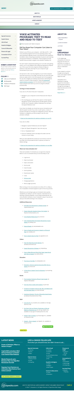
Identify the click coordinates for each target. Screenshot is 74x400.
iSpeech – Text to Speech (30, 321)
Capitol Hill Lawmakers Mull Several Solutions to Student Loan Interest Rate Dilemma (10, 352)
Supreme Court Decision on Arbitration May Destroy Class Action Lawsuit (11, 369)
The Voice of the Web (29, 261)
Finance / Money (66, 352)
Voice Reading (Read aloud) (31, 216)
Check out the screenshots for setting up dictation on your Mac (36, 145)
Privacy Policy (60, 385)
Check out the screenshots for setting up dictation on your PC (36, 118)
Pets (48, 358)
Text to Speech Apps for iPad (31, 236)
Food (48, 353)
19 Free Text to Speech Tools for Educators (34, 270)
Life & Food (4, 42)
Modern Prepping (66, 370)
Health (48, 364)
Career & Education (6, 48)
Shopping (31, 362)
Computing (66, 365)
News (30, 353)
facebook (67, 385)
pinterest (71, 385)
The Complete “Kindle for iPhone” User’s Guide (35, 279)
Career (48, 372)
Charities (49, 351)
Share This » (23, 330)
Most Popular (37, 16)
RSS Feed (6, 86)
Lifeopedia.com (37, 4)
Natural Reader (28, 226)
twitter (69, 385)
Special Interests (6, 36)
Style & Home (5, 39)
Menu (3, 8)
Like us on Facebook (10, 79)
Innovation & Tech (6, 54)
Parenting (49, 357)
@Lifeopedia (7, 81)
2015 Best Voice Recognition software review (35, 205)
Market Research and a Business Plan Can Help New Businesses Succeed (10, 360)
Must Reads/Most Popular (63, 38)
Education (49, 374)
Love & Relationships (52, 355)
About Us (37, 13)
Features (31, 350)
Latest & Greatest (37, 20)
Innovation (66, 361)
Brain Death (50, 367)
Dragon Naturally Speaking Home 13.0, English (35, 211)
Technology (66, 363)
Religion (49, 365)
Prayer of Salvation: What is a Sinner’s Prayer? (10, 345)
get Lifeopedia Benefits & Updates (60, 8)
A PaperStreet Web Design (54, 387)
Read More (61, 93)
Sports (30, 351)
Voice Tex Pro (27, 302)
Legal (65, 354)
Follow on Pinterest (9, 83)
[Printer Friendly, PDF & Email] (47, 326)
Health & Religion (6, 45)
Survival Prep (5, 57)
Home (30, 360)
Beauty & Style (32, 358)
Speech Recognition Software (31, 248)
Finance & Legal (5, 51)
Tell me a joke (27, 178)
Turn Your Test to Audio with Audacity (33, 284)
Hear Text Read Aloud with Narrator (33, 242)
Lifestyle (49, 350)
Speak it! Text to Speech (30, 315)
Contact (37, 24)
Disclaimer (53, 385)
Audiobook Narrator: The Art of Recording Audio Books (38, 294)
